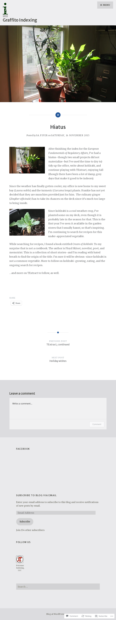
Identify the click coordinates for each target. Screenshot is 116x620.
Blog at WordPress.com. (58, 614)
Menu (106, 5)
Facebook (23, 448)
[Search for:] (58, 586)
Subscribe (25, 521)
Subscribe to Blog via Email (36, 495)
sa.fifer (42, 135)
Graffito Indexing (20, 20)
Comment (96, 424)
